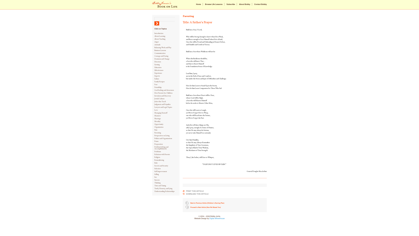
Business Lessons (160, 50)
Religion (157, 157)
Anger (156, 42)
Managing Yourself (160, 113)
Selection (157, 168)
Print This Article (195, 191)
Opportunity (158, 124)
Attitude (157, 44)
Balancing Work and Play (162, 47)
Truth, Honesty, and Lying (163, 188)
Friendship (158, 87)
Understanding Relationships (164, 191)
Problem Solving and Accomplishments (161, 148)
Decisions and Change (161, 59)
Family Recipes (159, 81)
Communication (159, 53)
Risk (155, 163)
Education (157, 67)
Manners (157, 116)
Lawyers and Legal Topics (163, 107)
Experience (158, 73)
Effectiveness (158, 70)
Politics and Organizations (163, 138)
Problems (157, 151)
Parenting (157, 133)
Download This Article (197, 194)
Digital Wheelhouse (217, 218)
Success (157, 180)
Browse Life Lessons (213, 4)
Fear (155, 84)
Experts (157, 76)
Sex (155, 177)
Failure (156, 79)
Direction (157, 62)
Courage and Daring (161, 56)
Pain (155, 130)
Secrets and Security (161, 166)
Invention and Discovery (162, 96)
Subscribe (231, 4)
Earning (157, 64)
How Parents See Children (163, 93)
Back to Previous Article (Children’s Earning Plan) (207, 203)
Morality (157, 121)
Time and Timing (160, 185)
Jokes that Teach (160, 101)
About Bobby (244, 4)
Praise (156, 141)
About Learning (159, 36)
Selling (156, 174)
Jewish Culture (159, 98)
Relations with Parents (162, 154)
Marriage (157, 118)
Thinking (157, 183)
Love (156, 110)
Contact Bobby (260, 4)
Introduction (158, 33)
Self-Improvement (160, 171)
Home (198, 4)
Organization (158, 127)
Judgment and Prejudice (162, 104)
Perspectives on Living (162, 135)
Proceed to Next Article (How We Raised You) (205, 207)
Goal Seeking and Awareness (164, 90)
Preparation (158, 144)
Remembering (159, 160)
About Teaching (159, 39)
